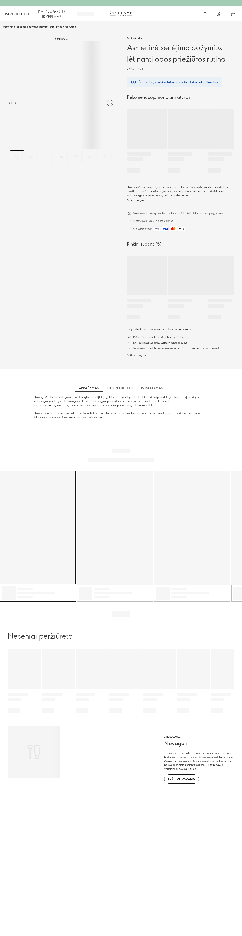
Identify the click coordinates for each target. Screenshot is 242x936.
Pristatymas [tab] (152, 388)
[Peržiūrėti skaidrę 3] (46, 156)
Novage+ (135, 38)
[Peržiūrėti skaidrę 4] (61, 156)
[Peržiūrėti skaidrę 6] (90, 156)
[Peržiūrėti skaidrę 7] (105, 156)
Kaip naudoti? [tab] (120, 388)
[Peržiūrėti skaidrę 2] (31, 156)
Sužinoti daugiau (136, 355)
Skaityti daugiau (136, 200)
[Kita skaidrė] (110, 103)
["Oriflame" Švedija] (121, 13)
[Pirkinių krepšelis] (233, 14)
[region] (61, 95)
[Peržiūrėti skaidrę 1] (17, 156)
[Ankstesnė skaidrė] (12, 103)
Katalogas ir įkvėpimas (52, 14)
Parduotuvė (17, 14)
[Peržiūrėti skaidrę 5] (76, 156)
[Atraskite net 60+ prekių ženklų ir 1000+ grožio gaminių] (205, 14)
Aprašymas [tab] (89, 388)
